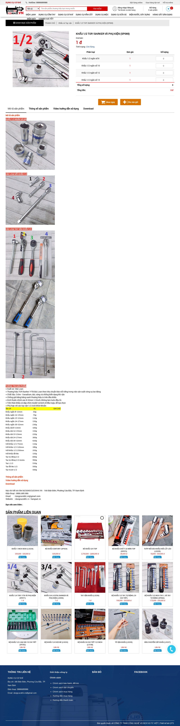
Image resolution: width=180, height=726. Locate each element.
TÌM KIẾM (97, 8)
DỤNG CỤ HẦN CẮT (84, 14)
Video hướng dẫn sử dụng (66, 108)
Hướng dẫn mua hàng (62, 696)
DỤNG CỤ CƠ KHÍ (65, 14)
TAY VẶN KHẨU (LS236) (90, 595)
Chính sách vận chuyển (63, 687)
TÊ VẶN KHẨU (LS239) (123, 642)
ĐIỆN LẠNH (31, 14)
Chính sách (55, 677)
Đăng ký (130, 7)
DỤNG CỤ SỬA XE (119, 14)
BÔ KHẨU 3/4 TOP (90, 549)
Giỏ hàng (152, 7)
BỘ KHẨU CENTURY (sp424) (56, 549)
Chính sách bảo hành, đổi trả (66, 683)
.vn (28, 499)
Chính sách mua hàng (62, 692)
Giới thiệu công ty (58, 672)
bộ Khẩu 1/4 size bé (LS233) (56, 642)
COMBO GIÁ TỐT (46, 18)
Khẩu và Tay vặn (65, 23)
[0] (168, 8)
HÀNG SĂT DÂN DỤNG (162, 14)
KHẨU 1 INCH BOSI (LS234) (22, 549)
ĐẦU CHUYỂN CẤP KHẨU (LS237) (157, 642)
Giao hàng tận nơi (153, 2)
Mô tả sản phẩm (16, 108)
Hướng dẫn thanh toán (63, 700)
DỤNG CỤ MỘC (101, 14)
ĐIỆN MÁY (31, 18)
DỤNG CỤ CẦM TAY (47, 14)
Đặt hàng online (136, 2)
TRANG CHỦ (50, 23)
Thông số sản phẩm (39, 108)
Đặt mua (22, 557)
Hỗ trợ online (168, 2)
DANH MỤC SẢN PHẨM (25, 22)
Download (88, 108)
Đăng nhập (122, 7)
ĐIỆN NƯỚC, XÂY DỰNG (139, 14)
